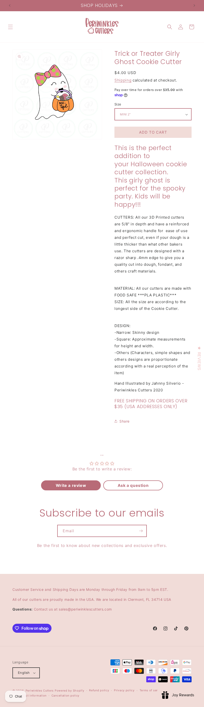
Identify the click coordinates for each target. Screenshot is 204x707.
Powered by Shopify (69, 690)
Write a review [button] (71, 485)
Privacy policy (124, 690)
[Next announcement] (194, 5)
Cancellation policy (65, 695)
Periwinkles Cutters (40, 690)
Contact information (32, 695)
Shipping (123, 80)
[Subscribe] (140, 531)
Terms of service (152, 690)
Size (117, 104)
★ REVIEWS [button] (199, 358)
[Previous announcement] (9, 5)
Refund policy (99, 690)
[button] (10, 26)
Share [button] (124, 421)
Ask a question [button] (133, 485)
